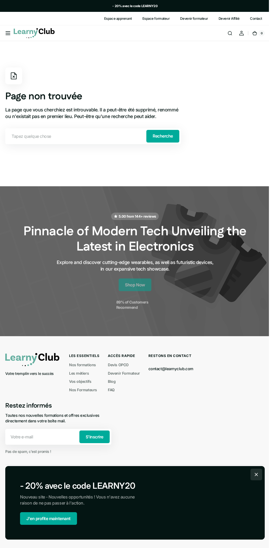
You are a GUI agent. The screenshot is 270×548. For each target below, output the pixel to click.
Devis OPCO (118, 365)
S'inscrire (94, 436)
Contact (256, 18)
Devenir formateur (194, 18)
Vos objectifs (80, 381)
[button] (8, 33)
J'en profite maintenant (47, 518)
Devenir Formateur (124, 373)
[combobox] (93, 136)
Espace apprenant (118, 18)
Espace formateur (156, 18)
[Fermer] (254, 474)
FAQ (111, 390)
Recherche (163, 136)
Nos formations (82, 365)
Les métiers (79, 373)
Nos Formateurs (83, 390)
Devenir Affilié (229, 18)
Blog (111, 381)
